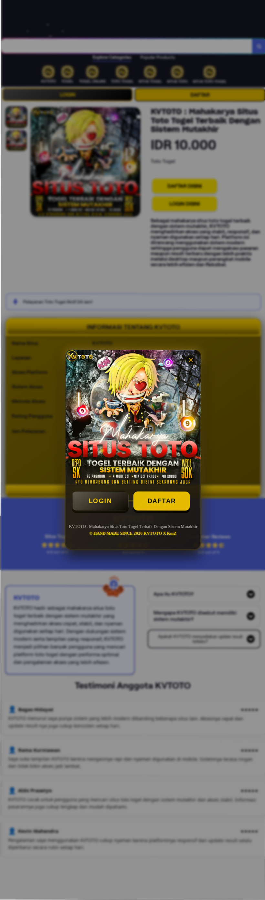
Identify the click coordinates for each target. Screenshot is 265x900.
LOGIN (99, 501)
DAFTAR (161, 501)
